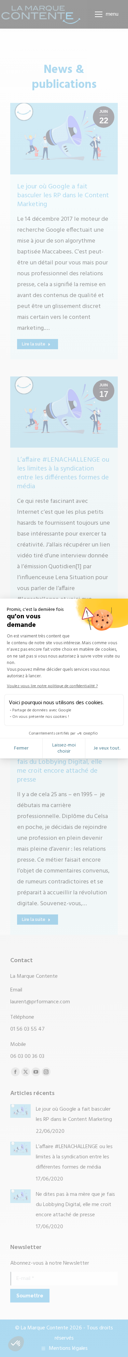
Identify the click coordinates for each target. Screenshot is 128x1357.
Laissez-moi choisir (64, 748)
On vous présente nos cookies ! (40, 716)
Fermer (21, 748)
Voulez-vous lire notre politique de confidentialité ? (52, 686)
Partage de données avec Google (41, 710)
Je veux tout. (107, 748)
